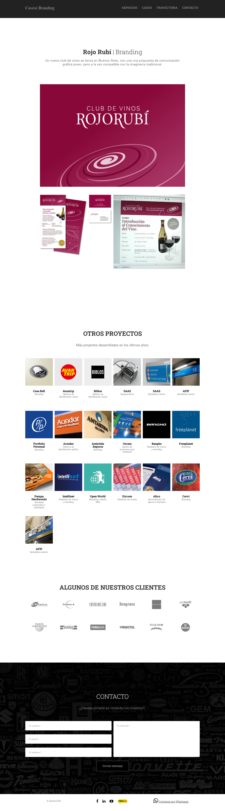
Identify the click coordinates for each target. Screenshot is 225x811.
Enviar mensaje (113, 766)
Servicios (129, 7)
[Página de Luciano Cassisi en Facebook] (97, 801)
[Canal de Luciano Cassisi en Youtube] (111, 801)
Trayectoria (167, 7)
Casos (147, 7)
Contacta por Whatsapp (173, 801)
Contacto (190, 7)
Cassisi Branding (39, 8)
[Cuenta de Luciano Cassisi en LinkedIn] (104, 801)
